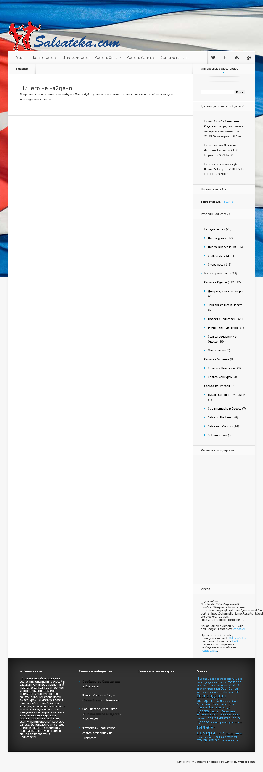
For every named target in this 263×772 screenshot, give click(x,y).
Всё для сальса (45, 57)
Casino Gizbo (207, 678)
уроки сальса (231, 740)
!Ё (198, 678)
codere (219, 678)
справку (239, 629)
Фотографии (217, 350)
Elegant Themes (206, 762)
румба (223, 722)
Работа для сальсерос (223, 328)
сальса (238, 722)
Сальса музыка (218, 256)
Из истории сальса (76, 57)
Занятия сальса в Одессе (225, 305)
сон (222, 740)
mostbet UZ (231, 685)
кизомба (214, 722)
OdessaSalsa (237, 638)
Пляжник (202, 707)
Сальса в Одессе (108, 57)
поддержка (209, 650)
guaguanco (211, 682)
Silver (217, 688)
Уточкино (228, 711)
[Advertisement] (216, 520)
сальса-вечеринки (211, 730)
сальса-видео (234, 733)
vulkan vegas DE (230, 691)
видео (236, 714)
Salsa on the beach (220, 417)
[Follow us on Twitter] (213, 57)
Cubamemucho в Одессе (224, 408)
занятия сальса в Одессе (218, 720)
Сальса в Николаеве (222, 368)
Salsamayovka (217, 435)
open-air (201, 688)
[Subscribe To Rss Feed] (237, 57)
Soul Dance (229, 688)
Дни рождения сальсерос (226, 291)
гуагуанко (202, 718)
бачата (216, 714)
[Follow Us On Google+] (248, 57)
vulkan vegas (214, 691)
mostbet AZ (203, 685)
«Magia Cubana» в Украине (226, 394)
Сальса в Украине (141, 57)
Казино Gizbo (211, 704)
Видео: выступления (222, 247)
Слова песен (216, 264)
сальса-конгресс (206, 736)
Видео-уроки (217, 238)
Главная (21, 57)
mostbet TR (217, 685)
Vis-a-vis (201, 692)
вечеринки (226, 714)
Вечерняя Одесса (214, 700)
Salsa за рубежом (220, 426)
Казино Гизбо (227, 704)
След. (224, 86)
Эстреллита (204, 714)
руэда (231, 722)
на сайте (217, 201)
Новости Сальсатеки (222, 319)
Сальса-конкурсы (220, 377)
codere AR (229, 678)
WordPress (246, 762)
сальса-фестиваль (227, 736)
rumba (210, 688)
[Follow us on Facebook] (225, 57)
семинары (203, 739)
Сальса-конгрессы (175, 57)
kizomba (222, 682)
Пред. (224, 72)
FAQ (235, 641)
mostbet (234, 682)
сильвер (214, 739)
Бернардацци (211, 695)
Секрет (215, 711)
